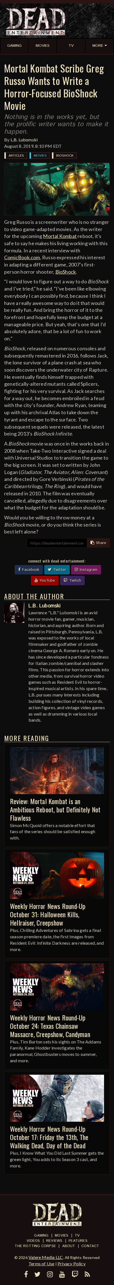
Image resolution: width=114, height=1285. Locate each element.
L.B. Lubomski (24, 139)
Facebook (30, 569)
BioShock (65, 155)
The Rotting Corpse (35, 1246)
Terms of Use (41, 1263)
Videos (33, 1240)
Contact (90, 1246)
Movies (40, 155)
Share (100, 543)
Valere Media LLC (45, 1257)
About (68, 1246)
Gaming (41, 1235)
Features (78, 1240)
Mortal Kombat (60, 236)
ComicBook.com (22, 257)
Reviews (54, 1240)
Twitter (59, 569)
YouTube (46, 580)
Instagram (87, 569)
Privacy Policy (72, 1263)
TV (77, 1235)
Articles (16, 155)
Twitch (74, 580)
